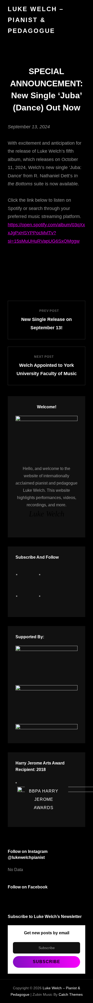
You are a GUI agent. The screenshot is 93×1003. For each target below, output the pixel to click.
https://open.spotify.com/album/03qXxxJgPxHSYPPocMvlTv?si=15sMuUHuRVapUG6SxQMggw (46, 233)
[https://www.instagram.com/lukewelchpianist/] (53, 574)
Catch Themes (71, 994)
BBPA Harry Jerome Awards (43, 799)
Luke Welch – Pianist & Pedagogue (36, 19)
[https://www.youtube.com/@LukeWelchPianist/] (30, 596)
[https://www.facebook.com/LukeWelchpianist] (30, 574)
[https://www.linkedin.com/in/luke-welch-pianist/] (53, 596)
